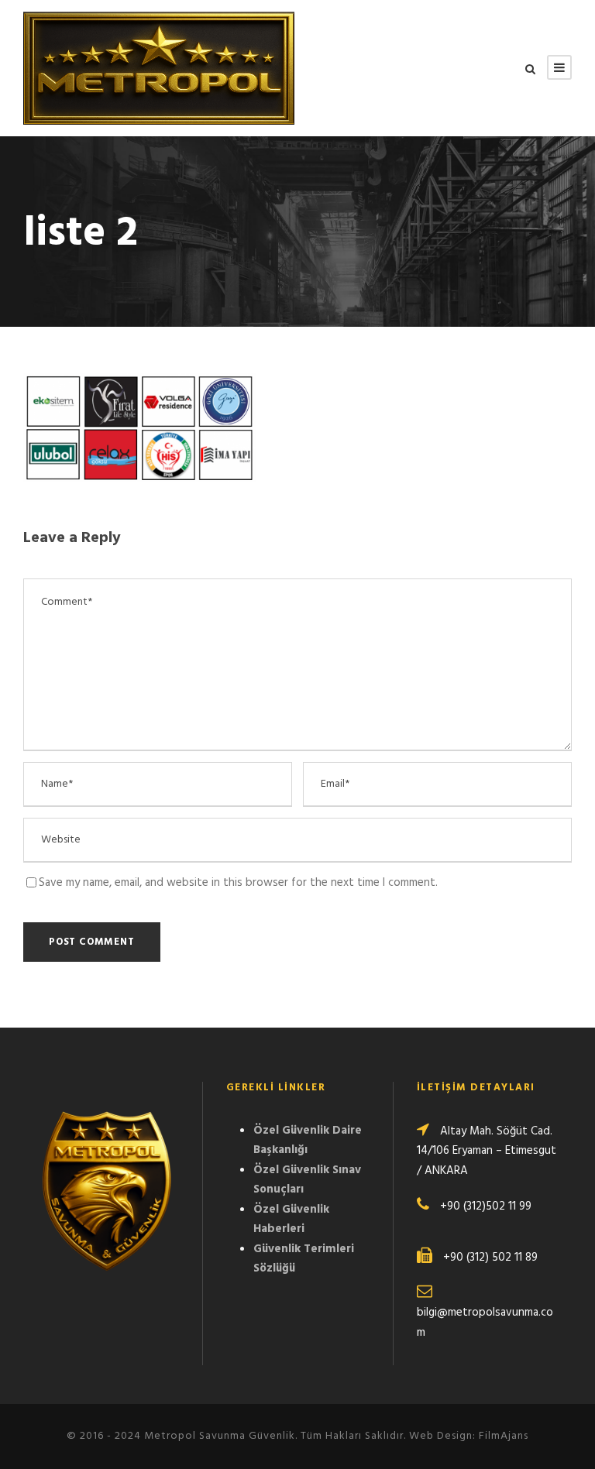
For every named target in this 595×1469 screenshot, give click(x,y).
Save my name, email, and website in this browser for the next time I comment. (238, 883)
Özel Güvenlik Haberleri (291, 1219)
